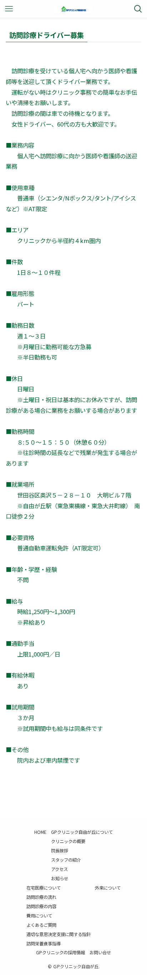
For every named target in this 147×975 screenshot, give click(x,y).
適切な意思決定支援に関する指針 (58, 934)
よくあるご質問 (41, 925)
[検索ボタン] (138, 9)
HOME (40, 832)
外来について (108, 888)
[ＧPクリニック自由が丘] (73, 9)
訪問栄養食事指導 (43, 943)
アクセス (59, 869)
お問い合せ (100, 952)
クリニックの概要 (68, 841)
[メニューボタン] (9, 9)
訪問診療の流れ (41, 897)
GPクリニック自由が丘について (82, 832)
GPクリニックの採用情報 (60, 952)
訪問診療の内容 (41, 906)
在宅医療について (43, 888)
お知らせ (59, 878)
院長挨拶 (59, 850)
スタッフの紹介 (66, 860)
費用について (39, 915)
